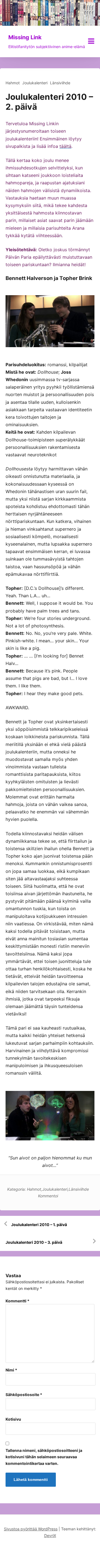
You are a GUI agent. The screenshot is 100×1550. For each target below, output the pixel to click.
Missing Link (25, 37)
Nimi (11, 1370)
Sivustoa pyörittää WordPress (31, 1529)
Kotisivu (13, 1419)
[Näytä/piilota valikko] (91, 41)
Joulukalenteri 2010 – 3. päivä (34, 1242)
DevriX (50, 1535)
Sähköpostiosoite (24, 1394)
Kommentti (17, 1300)
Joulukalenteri (35, 82)
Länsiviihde (60, 82)
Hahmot (13, 82)
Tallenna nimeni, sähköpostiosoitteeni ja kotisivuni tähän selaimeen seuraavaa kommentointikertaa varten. (44, 1457)
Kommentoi (48, 1195)
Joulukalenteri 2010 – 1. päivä (39, 1224)
